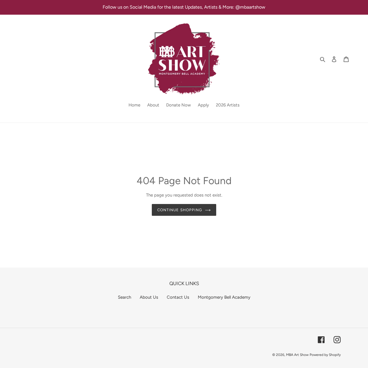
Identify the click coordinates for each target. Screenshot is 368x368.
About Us (149, 297)
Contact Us (178, 297)
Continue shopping (179, 210)
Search (124, 297)
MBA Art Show (297, 355)
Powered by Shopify (325, 355)
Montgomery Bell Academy (224, 297)
